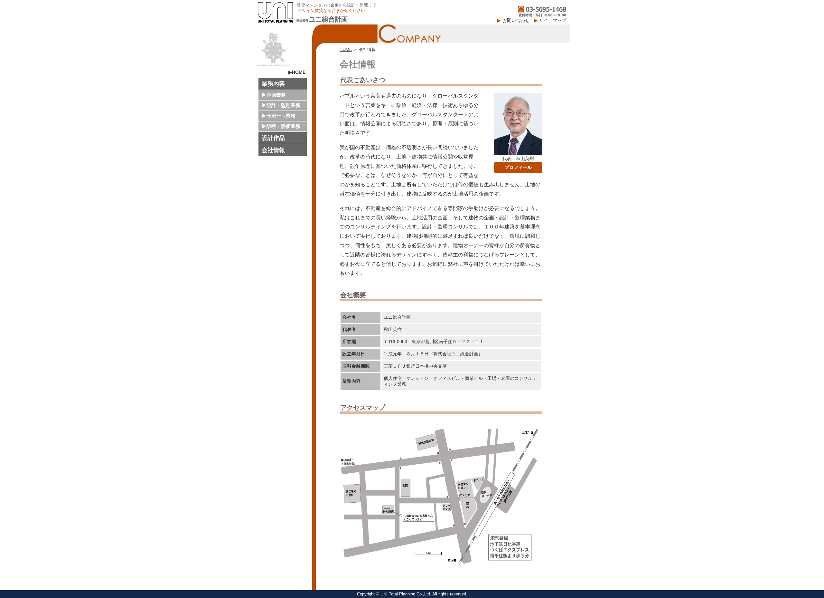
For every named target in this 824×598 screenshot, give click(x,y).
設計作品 (273, 138)
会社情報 (273, 150)
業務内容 (273, 84)
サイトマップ (552, 20)
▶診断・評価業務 (281, 126)
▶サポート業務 (278, 116)
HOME (346, 49)
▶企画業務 (274, 95)
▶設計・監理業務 (281, 105)
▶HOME (296, 72)
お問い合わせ (515, 20)
